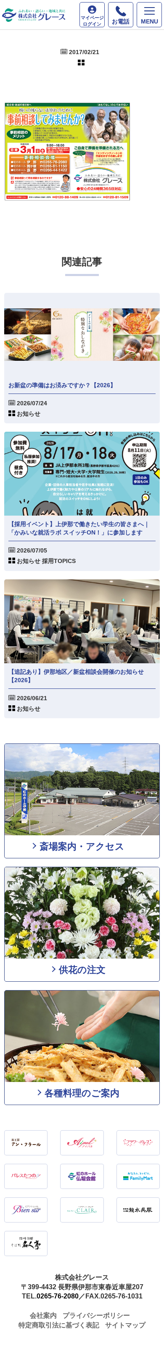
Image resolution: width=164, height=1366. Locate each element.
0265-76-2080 (58, 1296)
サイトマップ (125, 1325)
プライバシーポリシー (96, 1315)
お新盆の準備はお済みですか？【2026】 (62, 385)
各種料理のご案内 (82, 1093)
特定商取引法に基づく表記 (59, 1325)
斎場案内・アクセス (82, 846)
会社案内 (43, 1315)
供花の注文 (82, 970)
